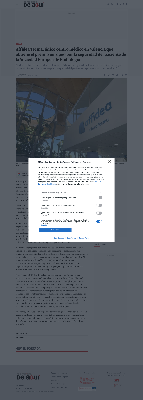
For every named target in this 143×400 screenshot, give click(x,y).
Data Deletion (59, 238)
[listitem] (71, 192)
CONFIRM (55, 230)
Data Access (71, 238)
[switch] (99, 197)
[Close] (110, 162)
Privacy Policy (84, 238)
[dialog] (71, 200)
